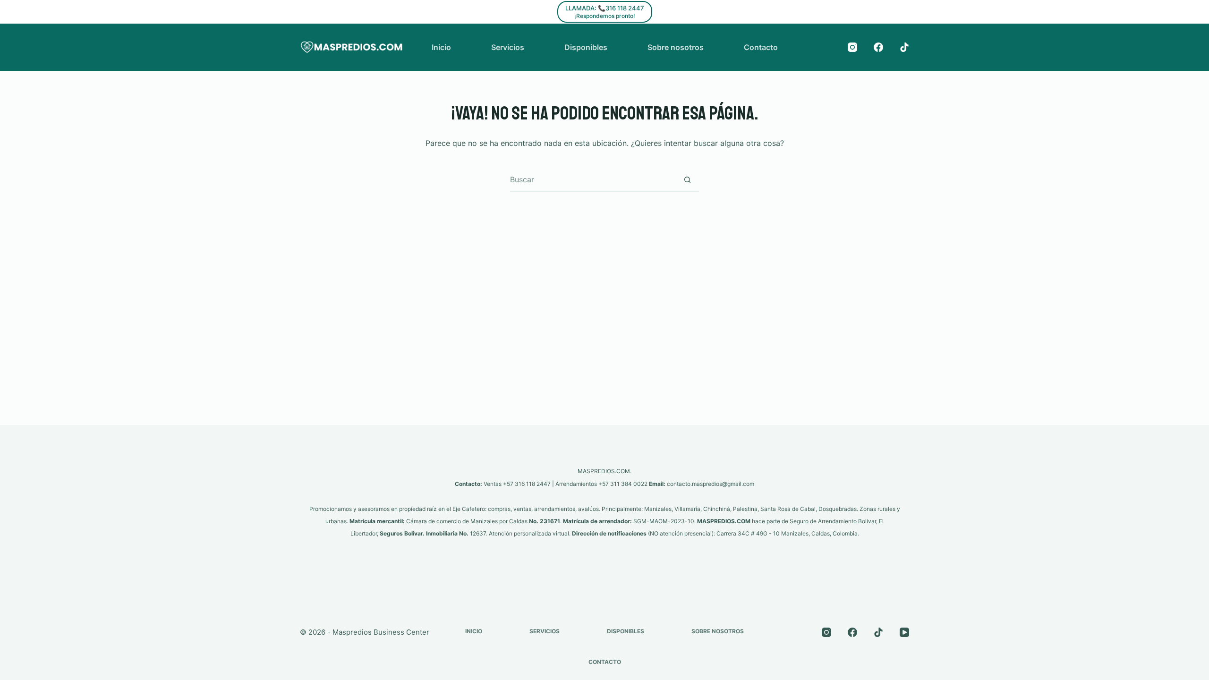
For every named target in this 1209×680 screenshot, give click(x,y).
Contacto (761, 47)
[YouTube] (904, 632)
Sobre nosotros (675, 47)
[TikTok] (904, 47)
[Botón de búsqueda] (687, 179)
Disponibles (585, 47)
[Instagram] (852, 47)
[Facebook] (878, 47)
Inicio (441, 47)
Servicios (507, 47)
